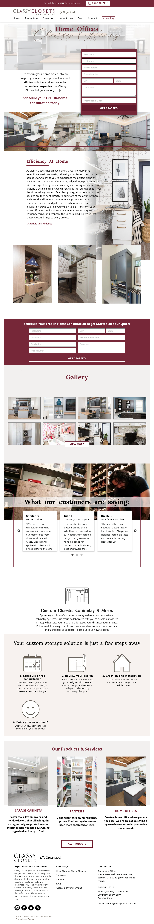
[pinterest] (38, 907)
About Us (65, 18)
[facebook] (24, 907)
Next (135, 530)
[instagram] (17, 907)
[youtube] (31, 907)
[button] (76, 12)
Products (30, 18)
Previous (18, 530)
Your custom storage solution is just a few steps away (77, 643)
